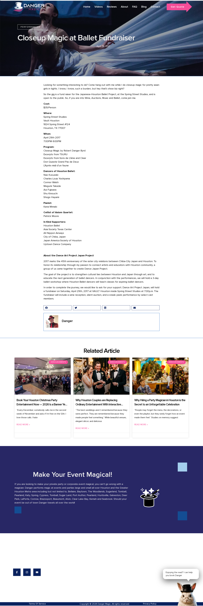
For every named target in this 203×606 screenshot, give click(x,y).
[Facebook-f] (17, 572)
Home (86, 6)
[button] (58, 307)
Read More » (23, 424)
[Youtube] (37, 572)
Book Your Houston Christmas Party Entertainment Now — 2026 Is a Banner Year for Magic (42, 404)
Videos (98, 6)
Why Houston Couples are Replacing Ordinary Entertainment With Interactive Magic (98, 404)
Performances (30, 27)
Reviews (112, 6)
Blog (144, 6)
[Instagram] (27, 572)
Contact (155, 6)
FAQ (134, 6)
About (124, 6)
